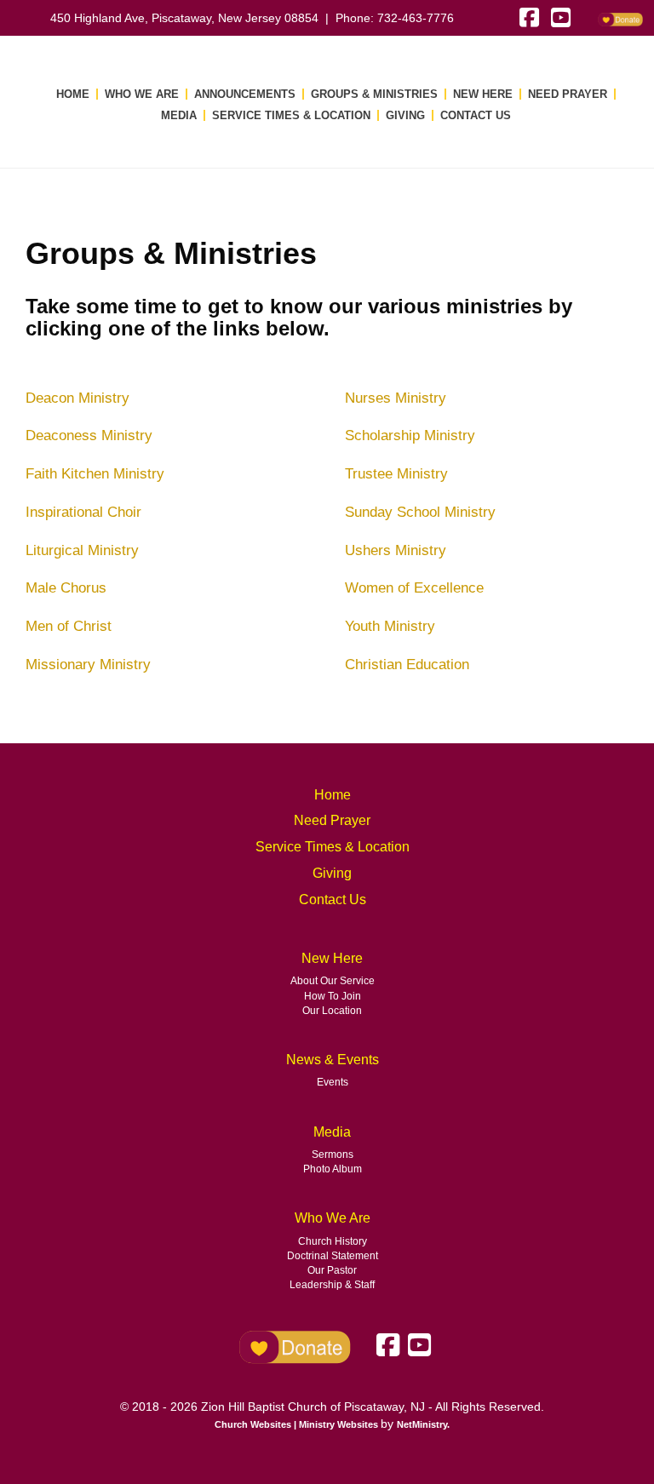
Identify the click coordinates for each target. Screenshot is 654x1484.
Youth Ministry (390, 625)
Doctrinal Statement (332, 1256)
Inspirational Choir (83, 511)
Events (332, 1082)
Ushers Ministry (395, 550)
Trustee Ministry (396, 473)
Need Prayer (567, 94)
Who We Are (142, 94)
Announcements (244, 94)
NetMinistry (422, 1424)
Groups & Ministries (374, 94)
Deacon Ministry (77, 397)
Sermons (332, 1154)
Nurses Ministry (395, 397)
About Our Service (332, 981)
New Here (483, 94)
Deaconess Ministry (89, 435)
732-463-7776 (415, 18)
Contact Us (475, 115)
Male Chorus (66, 587)
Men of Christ (69, 625)
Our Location (332, 1011)
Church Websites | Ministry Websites (298, 1424)
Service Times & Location (291, 115)
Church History (332, 1241)
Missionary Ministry (88, 664)
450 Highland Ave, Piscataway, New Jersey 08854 (184, 18)
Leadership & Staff (332, 1285)
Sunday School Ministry (420, 511)
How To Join (332, 996)
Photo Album (332, 1169)
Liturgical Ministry (82, 550)
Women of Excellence (414, 587)
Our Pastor (332, 1270)
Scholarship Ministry (410, 435)
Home (72, 94)
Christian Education (407, 664)
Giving (405, 115)
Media (179, 115)
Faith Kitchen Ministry (95, 473)
